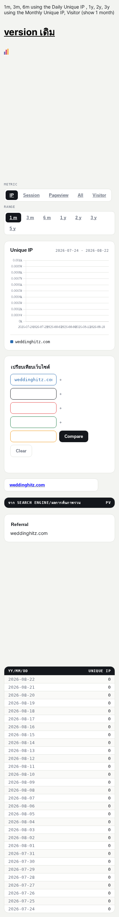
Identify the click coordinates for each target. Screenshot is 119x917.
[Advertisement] (59, 117)
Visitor (99, 195)
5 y (13, 228)
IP (12, 195)
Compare (73, 436)
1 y (63, 217)
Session (31, 195)
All (80, 195)
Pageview (58, 195)
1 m (13, 217)
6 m (47, 217)
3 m (30, 217)
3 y (94, 217)
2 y (78, 217)
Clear (21, 450)
